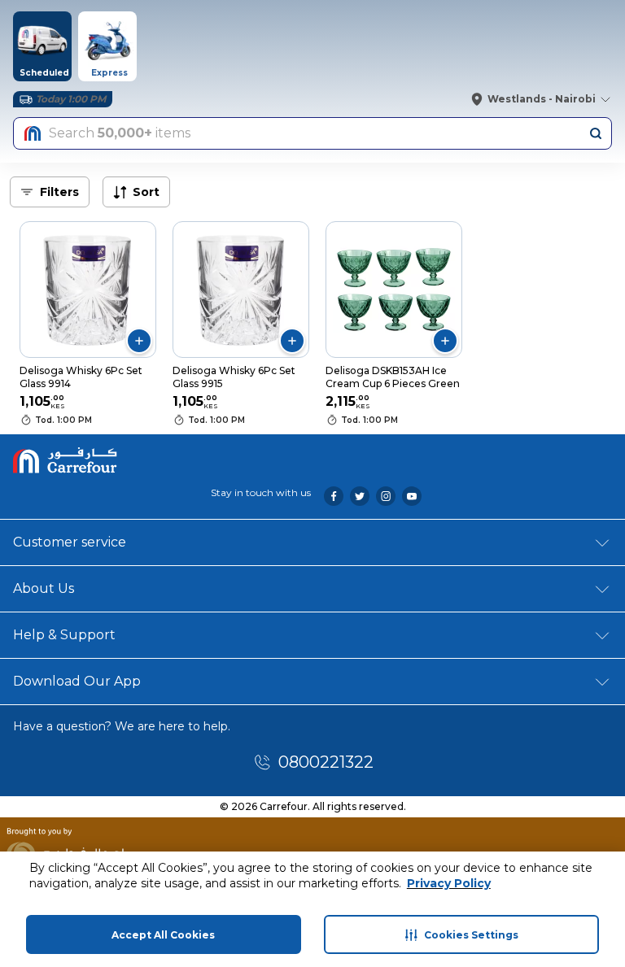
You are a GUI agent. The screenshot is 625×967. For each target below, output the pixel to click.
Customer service (69, 542)
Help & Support (64, 634)
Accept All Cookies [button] (163, 935)
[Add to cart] (139, 341)
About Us (43, 588)
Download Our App (77, 681)
